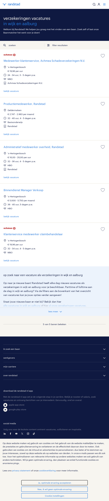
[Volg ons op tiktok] (35, 433)
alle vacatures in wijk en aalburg (21, 305)
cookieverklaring (47, 470)
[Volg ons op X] (23, 433)
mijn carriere (9, 366)
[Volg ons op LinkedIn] (5, 433)
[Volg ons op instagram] (29, 433)
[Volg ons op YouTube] (17, 433)
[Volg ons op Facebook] (11, 433)
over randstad (10, 375)
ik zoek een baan (11, 349)
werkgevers (9, 357)
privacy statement (21, 470)
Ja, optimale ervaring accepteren (54, 482)
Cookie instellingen (54, 495)
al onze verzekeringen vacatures (67, 305)
